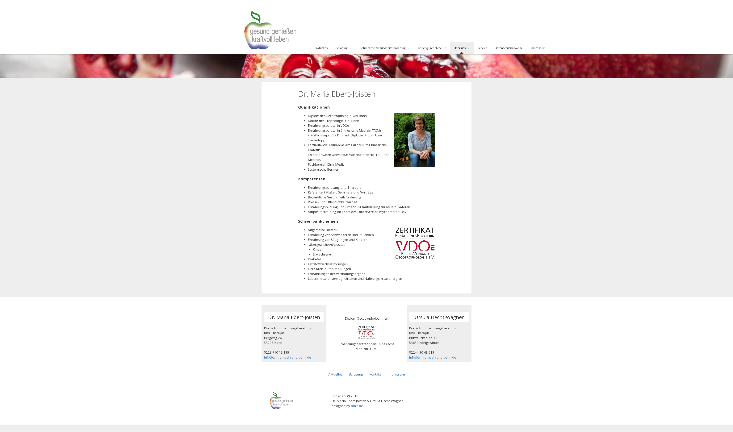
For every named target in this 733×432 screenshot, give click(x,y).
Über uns (460, 48)
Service (482, 48)
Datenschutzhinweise (509, 48)
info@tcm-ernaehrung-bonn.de (287, 357)
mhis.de (357, 406)
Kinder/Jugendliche (429, 48)
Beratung (341, 48)
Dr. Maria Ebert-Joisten (294, 317)
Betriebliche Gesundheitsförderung (382, 48)
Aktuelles (322, 48)
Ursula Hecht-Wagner (439, 317)
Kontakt (375, 374)
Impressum (538, 48)
